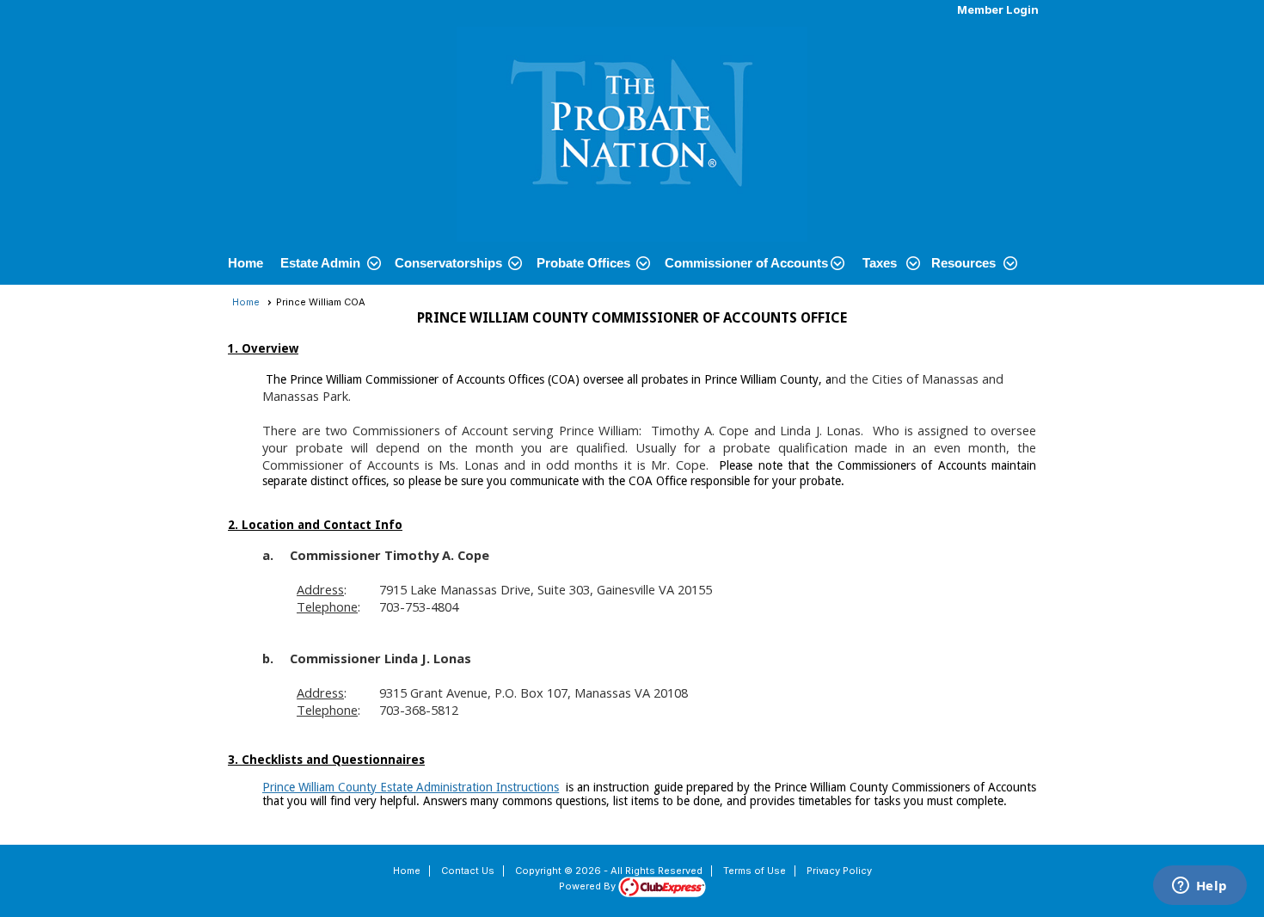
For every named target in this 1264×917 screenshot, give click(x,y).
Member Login (998, 9)
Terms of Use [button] (754, 871)
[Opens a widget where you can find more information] (1199, 886)
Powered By (588, 886)
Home (245, 262)
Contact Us (467, 871)
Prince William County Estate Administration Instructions (410, 787)
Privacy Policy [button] (839, 871)
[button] (329, 263)
